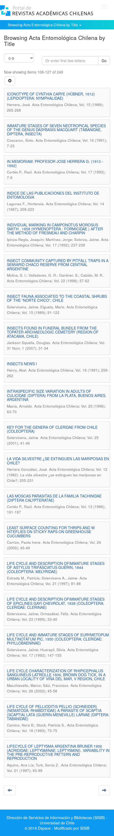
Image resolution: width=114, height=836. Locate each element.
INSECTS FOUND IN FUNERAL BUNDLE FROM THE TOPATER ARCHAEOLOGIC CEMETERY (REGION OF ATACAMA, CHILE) (53, 332)
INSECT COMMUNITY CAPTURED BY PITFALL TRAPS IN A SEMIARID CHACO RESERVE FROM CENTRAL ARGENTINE (57, 264)
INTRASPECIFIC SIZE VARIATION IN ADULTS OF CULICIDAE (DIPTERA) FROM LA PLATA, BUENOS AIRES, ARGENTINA (56, 395)
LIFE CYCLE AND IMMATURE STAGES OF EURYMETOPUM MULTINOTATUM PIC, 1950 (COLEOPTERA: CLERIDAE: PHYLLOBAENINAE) (58, 639)
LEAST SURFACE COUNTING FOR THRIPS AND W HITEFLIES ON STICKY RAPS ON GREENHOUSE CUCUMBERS (51, 531)
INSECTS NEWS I (22, 363)
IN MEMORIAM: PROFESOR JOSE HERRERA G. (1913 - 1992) (55, 163)
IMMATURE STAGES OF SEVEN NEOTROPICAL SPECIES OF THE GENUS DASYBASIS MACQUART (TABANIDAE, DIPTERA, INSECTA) (56, 129)
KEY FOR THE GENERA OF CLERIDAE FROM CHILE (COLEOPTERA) (52, 429)
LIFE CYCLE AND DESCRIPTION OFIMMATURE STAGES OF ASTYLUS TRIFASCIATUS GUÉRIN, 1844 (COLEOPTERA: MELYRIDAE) (55, 567)
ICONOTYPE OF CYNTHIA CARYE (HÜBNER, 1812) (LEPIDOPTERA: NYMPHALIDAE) (51, 95)
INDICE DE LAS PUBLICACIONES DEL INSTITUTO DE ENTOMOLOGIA (53, 195)
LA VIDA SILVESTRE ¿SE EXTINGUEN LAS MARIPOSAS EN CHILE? (58, 460)
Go (104, 60)
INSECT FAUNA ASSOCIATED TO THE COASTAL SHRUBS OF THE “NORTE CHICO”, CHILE (57, 298)
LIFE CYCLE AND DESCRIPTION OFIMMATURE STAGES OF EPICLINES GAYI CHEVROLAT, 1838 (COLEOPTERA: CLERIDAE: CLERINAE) (55, 603)
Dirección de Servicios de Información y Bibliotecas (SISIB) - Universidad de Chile (57, 820)
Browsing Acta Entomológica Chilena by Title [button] (43, 24)
